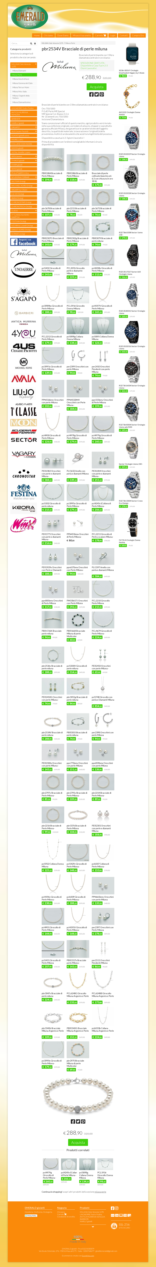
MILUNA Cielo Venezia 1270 (52, 43)
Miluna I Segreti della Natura (20, 96)
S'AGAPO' (15, 127)
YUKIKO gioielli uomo (20, 135)
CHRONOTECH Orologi (21, 206)
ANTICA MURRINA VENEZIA (19, 113)
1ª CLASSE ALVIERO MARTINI (20, 216)
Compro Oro (138, 35)
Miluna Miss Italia (19, 91)
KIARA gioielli (16, 165)
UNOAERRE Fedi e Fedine (22, 108)
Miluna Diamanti (19, 70)
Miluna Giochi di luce (20, 79)
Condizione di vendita (66, 1216)
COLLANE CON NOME (21, 144)
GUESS (14, 210)
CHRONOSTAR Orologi (21, 202)
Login (112, 35)
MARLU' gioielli (17, 123)
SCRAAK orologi (18, 234)
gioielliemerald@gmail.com (106, 1251)
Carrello (99, 35)
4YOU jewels (16, 156)
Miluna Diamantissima (21, 102)
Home (37, 35)
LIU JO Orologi (17, 194)
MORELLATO (17, 139)
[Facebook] (112, 1209)
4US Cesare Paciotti (19, 131)
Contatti (124, 35)
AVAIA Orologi (17, 198)
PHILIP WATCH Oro (20, 173)
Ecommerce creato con (78, 1255)
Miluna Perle (70, 43)
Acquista (96, 87)
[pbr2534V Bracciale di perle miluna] (59, 66)
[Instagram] (116, 1209)
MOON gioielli (17, 148)
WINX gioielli (16, 169)
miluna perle (100, 1191)
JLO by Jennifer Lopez (20, 152)
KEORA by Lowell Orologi (22, 225)
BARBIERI (15, 119)
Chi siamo (48, 35)
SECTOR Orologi (18, 181)
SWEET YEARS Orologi (21, 229)
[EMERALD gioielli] (78, 21)
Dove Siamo (62, 35)
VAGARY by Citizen (19, 190)
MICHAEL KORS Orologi (21, 185)
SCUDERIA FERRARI (20, 177)
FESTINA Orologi (18, 221)
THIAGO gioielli (17, 160)
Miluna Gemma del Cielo (22, 83)
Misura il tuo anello (82, 35)
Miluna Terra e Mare (20, 87)
